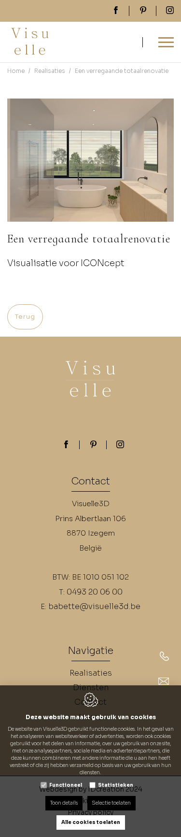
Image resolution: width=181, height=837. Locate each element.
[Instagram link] (120, 445)
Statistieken (115, 785)
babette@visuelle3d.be (94, 606)
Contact (90, 482)
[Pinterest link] (93, 445)
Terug (25, 316)
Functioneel (65, 785)
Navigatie (90, 651)
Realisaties (49, 70)
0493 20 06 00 (95, 592)
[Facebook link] (66, 445)
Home (16, 70)
